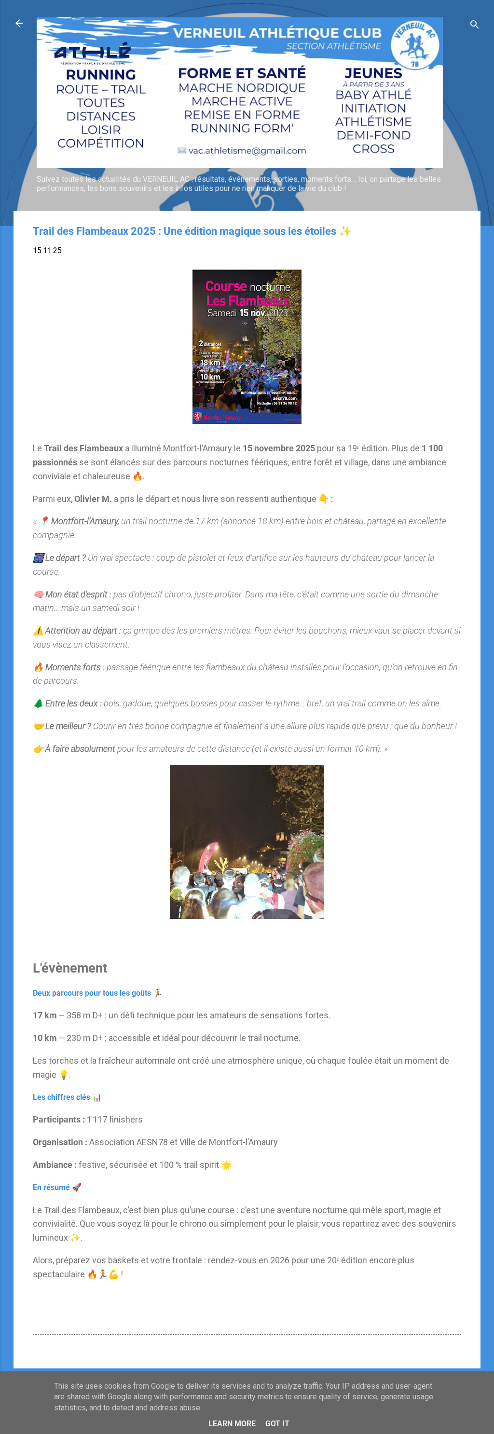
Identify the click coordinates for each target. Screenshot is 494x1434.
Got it (277, 1423)
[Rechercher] (474, 26)
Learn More (232, 1423)
